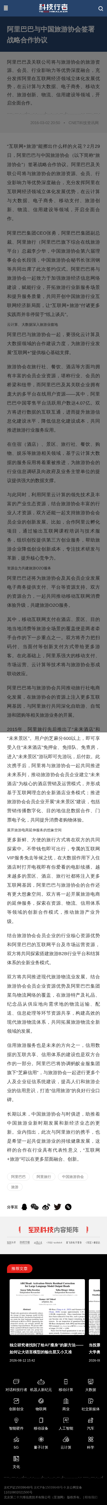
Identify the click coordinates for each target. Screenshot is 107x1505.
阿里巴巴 (18, 1177)
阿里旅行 (44, 1177)
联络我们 (91, 1497)
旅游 (14, 1187)
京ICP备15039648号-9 (50, 1487)
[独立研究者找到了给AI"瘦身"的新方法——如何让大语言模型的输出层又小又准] (47, 1332)
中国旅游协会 (73, 1177)
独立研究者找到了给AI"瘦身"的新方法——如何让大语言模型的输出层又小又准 (46, 1348)
